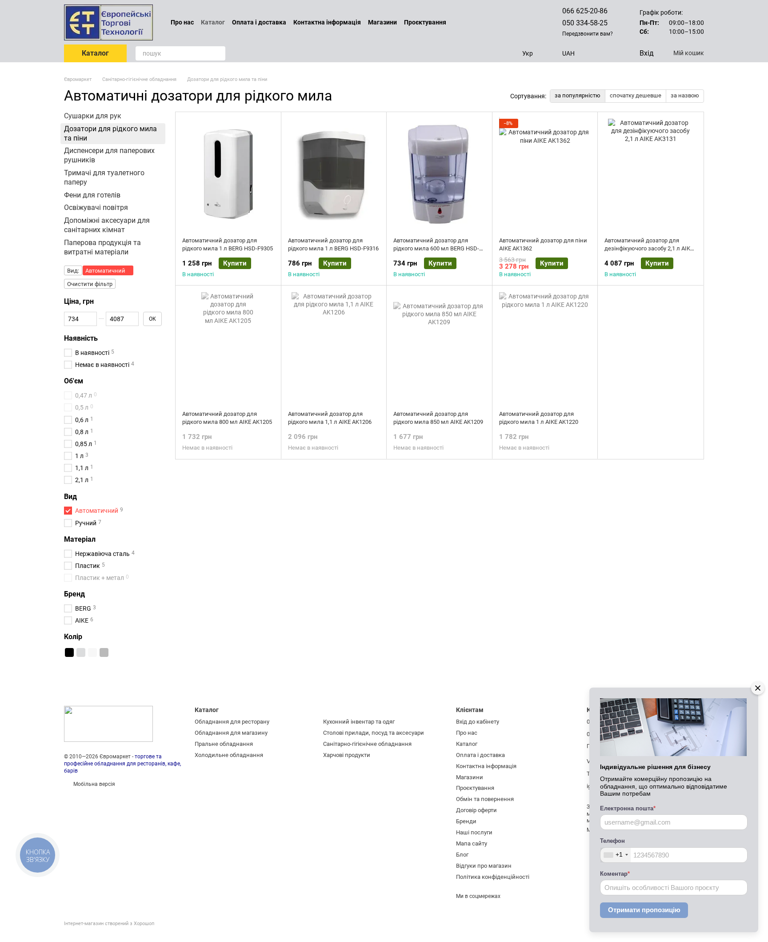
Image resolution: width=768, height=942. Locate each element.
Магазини (382, 22)
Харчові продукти (346, 755)
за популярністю (577, 95)
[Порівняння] (596, 53)
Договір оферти (476, 810)
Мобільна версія (93, 784)
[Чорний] (69, 652)
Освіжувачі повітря (96, 207)
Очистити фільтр (89, 284)
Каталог (213, 22)
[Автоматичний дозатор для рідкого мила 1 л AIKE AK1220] (545, 347)
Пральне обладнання (224, 744)
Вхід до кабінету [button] (477, 721)
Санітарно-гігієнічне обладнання (367, 744)
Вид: (73, 270)
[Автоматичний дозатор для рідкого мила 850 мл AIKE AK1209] (439, 347)
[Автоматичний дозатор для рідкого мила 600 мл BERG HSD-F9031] (439, 174)
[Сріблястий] (81, 652)
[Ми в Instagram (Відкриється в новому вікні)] (519, 22)
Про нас (182, 22)
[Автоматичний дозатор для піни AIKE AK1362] (545, 174)
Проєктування (425, 22)
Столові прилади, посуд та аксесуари (373, 732)
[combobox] (615, 855)
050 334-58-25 (585, 23)
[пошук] (218, 53)
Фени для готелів (92, 194)
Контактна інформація (327, 22)
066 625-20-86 (585, 11)
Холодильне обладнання (229, 755)
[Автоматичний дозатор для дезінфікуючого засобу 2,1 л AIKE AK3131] (650, 174)
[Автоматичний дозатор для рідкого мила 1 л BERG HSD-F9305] (228, 174)
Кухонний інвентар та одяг (359, 721)
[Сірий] (104, 652)
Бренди (466, 821)
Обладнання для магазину (231, 732)
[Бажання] (613, 53)
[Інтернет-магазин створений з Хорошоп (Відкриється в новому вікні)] (109, 931)
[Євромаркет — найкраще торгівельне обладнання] (108, 724)
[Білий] (92, 652)
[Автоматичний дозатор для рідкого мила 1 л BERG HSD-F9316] (334, 174)
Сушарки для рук (92, 116)
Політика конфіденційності (492, 877)
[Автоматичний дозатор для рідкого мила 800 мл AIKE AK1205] (228, 347)
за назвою (685, 95)
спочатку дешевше (635, 95)
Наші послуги (474, 832)
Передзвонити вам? (587, 34)
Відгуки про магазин (484, 865)
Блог (462, 854)
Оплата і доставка (259, 22)
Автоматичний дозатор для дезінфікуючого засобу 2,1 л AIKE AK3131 (648, 248)
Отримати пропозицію (644, 910)
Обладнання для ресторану (232, 721)
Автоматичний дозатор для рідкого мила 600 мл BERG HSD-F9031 (436, 248)
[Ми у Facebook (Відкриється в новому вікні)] (508, 22)
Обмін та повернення (485, 799)
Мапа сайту (471, 843)
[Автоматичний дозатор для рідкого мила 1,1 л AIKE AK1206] (334, 347)
